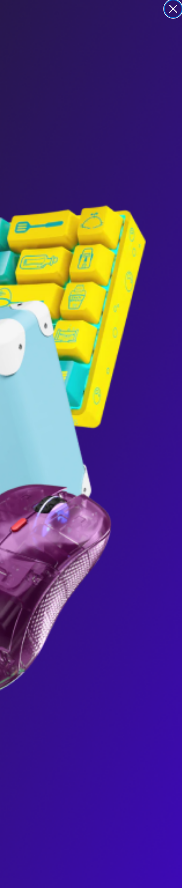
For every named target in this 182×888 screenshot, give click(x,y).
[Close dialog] (173, 9)
